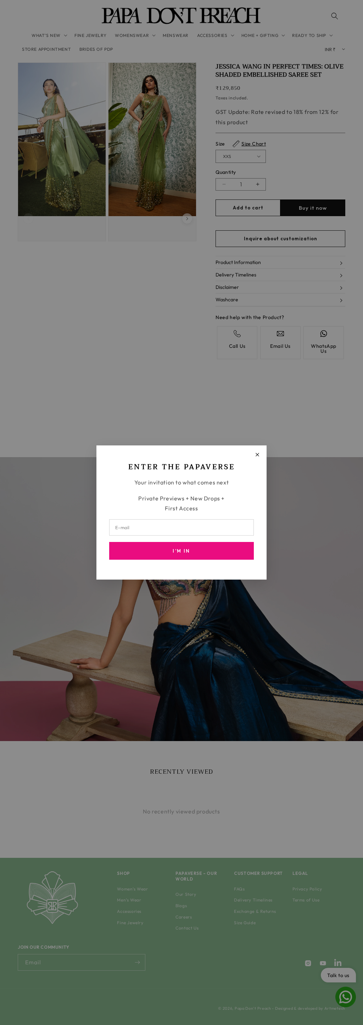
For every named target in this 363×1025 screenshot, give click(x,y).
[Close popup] (257, 454)
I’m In (181, 551)
